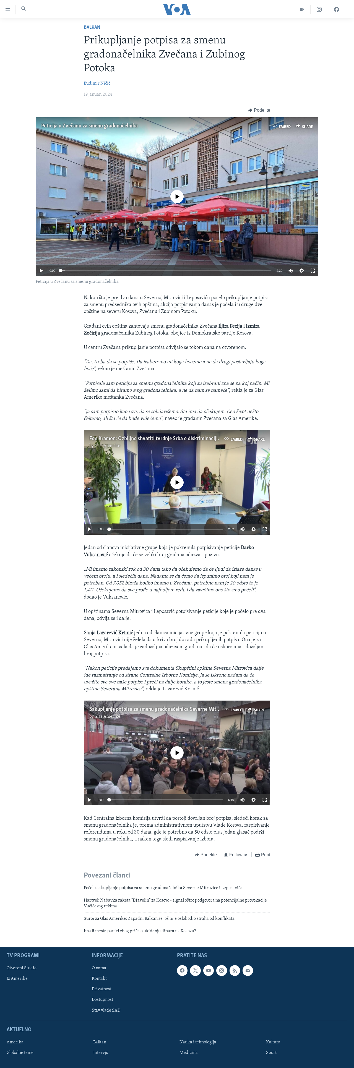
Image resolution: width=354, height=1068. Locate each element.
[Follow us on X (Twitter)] (195, 970)
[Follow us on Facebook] (182, 970)
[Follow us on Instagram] (221, 970)
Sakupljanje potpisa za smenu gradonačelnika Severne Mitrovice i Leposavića (173, 709)
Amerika (15, 1042)
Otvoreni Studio (22, 968)
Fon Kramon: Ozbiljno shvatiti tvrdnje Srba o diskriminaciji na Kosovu (165, 439)
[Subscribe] (248, 970)
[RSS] (235, 970)
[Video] (302, 9)
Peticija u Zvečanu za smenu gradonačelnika (89, 126)
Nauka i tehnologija (197, 1042)
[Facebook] (336, 9)
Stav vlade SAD (106, 1010)
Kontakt (99, 978)
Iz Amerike (17, 978)
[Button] (259, 110)
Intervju (100, 1053)
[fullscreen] (312, 270)
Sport (271, 1053)
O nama (99, 968)
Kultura (273, 1042)
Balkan (92, 27)
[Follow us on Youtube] (208, 970)
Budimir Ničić (97, 83)
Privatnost (101, 989)
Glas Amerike (107, 446)
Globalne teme (20, 1053)
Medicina (188, 1053)
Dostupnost (102, 1000)
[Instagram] (319, 9)
